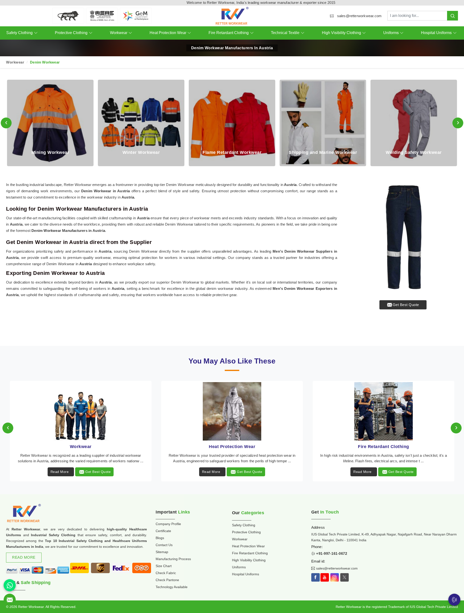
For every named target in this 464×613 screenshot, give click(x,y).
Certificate (163, 531)
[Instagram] (334, 577)
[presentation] (6, 122)
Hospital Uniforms (436, 33)
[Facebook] (315, 577)
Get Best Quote (406, 305)
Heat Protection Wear (168, 33)
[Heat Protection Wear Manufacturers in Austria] (80, 411)
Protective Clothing (71, 33)
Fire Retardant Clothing (229, 33)
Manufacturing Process (173, 559)
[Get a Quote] (10, 600)
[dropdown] (36, 33)
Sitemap (162, 552)
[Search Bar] (452, 16)
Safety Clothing (19, 33)
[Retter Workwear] (232, 16)
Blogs (160, 538)
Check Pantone (167, 580)
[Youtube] (324, 577)
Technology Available (172, 587)
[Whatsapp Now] (10, 585)
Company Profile (168, 524)
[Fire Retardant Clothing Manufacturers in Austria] (232, 411)
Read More (60, 472)
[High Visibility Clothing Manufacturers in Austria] (383, 411)
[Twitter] (344, 577)
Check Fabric (166, 573)
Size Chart (164, 566)
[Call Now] (454, 600)
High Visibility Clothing (341, 33)
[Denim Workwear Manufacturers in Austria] (403, 237)
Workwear (118, 33)
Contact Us (164, 545)
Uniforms (391, 33)
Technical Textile (285, 33)
